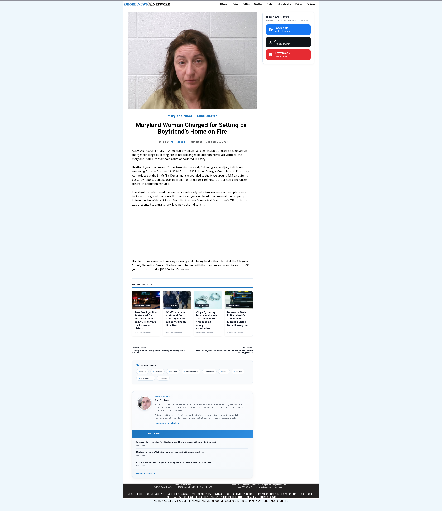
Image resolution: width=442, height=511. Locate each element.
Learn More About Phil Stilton (168, 423)
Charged (173, 371)
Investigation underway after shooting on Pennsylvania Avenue (158, 351)
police (224, 371)
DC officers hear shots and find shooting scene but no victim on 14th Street (175, 318)
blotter (142, 371)
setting (238, 371)
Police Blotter (206, 116)
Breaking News (189, 501)
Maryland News (179, 116)
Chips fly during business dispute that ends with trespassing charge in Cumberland (207, 320)
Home (157, 501)
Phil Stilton (177, 141)
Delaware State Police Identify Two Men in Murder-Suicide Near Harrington (237, 318)
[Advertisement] (192, 235)
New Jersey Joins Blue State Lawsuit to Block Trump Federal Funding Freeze (224, 351)
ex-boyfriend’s (191, 371)
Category (170, 501)
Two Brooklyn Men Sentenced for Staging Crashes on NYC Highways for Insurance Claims (145, 320)
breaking (157, 371)
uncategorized (145, 378)
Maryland (209, 371)
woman (163, 378)
